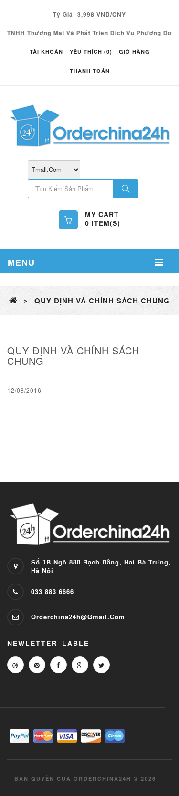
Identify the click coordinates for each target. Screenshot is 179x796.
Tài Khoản (46, 51)
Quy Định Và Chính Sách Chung (102, 300)
